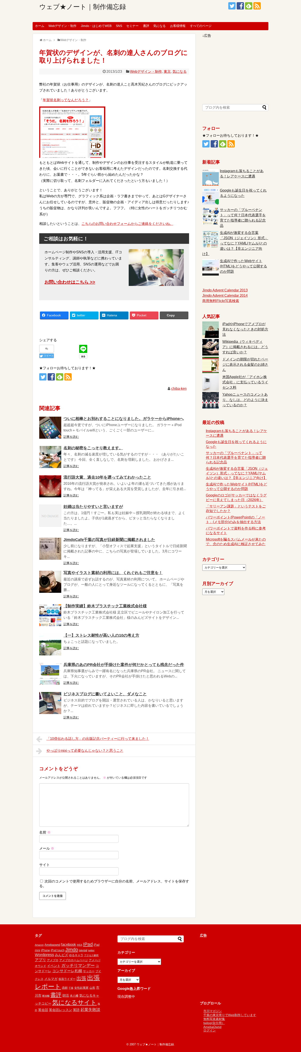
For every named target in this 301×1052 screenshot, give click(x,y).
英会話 (43, 1010)
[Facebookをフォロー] (240, 5)
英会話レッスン (60, 1010)
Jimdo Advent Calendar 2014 (225, 295)
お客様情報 (178, 26)
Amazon (39, 945)
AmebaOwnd (212, 1027)
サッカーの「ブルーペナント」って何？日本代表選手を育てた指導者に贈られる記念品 (236, 457)
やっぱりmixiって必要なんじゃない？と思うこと (84, 750)
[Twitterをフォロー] (232, 5)
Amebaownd (52, 944)
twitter (91, 950)
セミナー (132, 26)
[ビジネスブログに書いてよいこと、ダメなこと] (50, 703)
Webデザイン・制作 (62, 26)
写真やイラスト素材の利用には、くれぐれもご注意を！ (113, 573)
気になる (159, 26)
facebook (68, 944)
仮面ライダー (67, 979)
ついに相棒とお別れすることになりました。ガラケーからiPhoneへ (123, 418)
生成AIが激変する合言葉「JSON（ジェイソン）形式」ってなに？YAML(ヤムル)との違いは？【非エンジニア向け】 (235, 243)
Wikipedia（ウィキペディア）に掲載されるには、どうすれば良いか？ (245, 347)
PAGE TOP (290, 1016)
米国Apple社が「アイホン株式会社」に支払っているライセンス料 (245, 382)
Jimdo (71, 949)
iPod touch (57, 950)
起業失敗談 (90, 1009)
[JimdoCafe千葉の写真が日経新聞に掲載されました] (50, 549)
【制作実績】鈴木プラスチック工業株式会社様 (105, 606)
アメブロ (52, 960)
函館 (65, 987)
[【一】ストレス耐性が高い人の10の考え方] (50, 644)
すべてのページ (201, 26)
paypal (83, 950)
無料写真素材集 (214, 1019)
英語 (76, 1010)
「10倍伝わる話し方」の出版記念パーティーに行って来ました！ (97, 739)
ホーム (39, 26)
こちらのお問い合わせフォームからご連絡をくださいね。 (127, 224)
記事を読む (71, 436)
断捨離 (46, 995)
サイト (44, 865)
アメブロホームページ (73, 960)
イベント (53, 966)
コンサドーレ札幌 (67, 971)
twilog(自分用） (214, 1023)
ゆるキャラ (76, 955)
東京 (167, 71)
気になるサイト (74, 1002)
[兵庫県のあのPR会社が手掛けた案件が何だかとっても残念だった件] (50, 674)
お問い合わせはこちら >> (70, 282)
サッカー (89, 971)
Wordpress (44, 955)
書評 (146, 26)
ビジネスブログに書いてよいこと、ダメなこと (105, 694)
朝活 (65, 995)
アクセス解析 (91, 955)
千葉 (71, 988)
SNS (119, 26)
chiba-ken (179, 388)
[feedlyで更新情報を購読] (248, 5)
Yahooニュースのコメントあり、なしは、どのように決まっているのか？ (245, 400)
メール (46, 848)
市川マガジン (212, 1011)
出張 (81, 978)
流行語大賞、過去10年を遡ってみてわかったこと (107, 477)
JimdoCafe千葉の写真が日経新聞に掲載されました (109, 539)
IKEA (79, 945)
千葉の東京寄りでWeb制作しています (229, 1015)
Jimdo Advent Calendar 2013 (225, 290)
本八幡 (74, 995)
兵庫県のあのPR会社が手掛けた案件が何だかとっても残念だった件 (123, 664)
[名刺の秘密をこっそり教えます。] (50, 457)
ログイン (209, 1030)
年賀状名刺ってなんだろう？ (66, 100)
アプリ (40, 960)
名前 (45, 832)
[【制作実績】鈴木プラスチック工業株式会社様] (50, 615)
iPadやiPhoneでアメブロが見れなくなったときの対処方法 (245, 329)
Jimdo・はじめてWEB (96, 26)
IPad (88, 944)
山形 (92, 987)
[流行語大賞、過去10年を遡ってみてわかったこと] (50, 486)
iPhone (45, 950)
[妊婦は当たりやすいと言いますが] (50, 516)
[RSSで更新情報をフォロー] (257, 5)
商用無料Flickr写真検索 (220, 301)
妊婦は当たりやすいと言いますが (93, 506)
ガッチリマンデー (78, 965)
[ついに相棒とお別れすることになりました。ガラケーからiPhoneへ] (50, 428)
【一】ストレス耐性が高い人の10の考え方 (101, 635)
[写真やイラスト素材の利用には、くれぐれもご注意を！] (50, 582)
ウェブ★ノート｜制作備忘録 (82, 6)
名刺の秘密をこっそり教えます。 (93, 448)
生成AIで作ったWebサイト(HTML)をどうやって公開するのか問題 (243, 266)
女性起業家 (81, 987)
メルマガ (51, 979)
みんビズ (61, 955)
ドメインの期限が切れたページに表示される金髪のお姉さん (245, 364)
